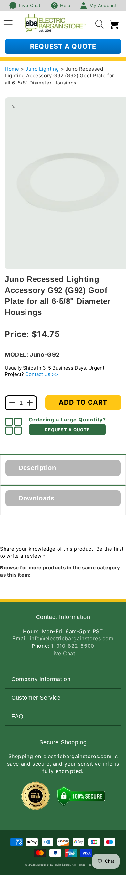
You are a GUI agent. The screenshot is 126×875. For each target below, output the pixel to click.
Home (12, 69)
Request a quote (63, 46)
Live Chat (62, 653)
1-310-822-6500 (72, 646)
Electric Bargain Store (53, 864)
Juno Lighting (43, 69)
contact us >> (41, 374)
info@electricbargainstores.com (72, 638)
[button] (8, 23)
